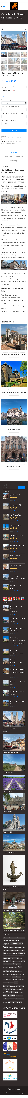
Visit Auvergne (21, 979)
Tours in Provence (16, 977)
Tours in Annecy (17, 427)
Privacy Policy (10, 1089)
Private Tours (21, 953)
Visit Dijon (13, 986)
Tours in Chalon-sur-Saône (14, 137)
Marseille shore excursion (11, 953)
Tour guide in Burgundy (11, 958)
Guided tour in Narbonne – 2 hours (14, 354)
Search (5, 485)
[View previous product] (2, 29)
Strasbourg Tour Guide (14, 466)
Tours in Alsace (13, 464)
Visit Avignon (7, 811)
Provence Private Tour (9, 955)
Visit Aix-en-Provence (10, 852)
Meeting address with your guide (12, 113)
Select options (14, 359)
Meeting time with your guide (11, 106)
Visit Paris (21, 992)
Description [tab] (14, 153)
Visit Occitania (12, 992)
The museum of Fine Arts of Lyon (14, 930)
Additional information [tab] (14, 157)
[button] (24, 33)
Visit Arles (14, 979)
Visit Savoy (6, 998)
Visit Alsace (8, 979)
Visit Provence (7, 791)
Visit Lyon (10, 989)
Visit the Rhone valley (19, 998)
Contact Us (11, 1088)
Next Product (21, 29)
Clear (15, 90)
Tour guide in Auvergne (19, 955)
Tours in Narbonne (7, 352)
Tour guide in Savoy (13, 967)
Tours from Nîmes (11, 974)
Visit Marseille (7, 832)
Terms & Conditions (19, 1088)
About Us (6, 1088)
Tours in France (9, 139)
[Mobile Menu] (26, 6)
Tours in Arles (18, 974)
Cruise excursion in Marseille (10, 938)
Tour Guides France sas (13, 1092)
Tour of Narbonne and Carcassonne (14, 392)
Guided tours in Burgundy (11, 141)
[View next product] (25, 29)
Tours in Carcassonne (13, 389)
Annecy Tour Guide (14, 429)
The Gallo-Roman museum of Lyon (14, 910)
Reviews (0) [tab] (14, 161)
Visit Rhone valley (19, 995)
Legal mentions (17, 1089)
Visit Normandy (16, 989)
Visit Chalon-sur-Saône (11, 143)
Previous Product (7, 29)
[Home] (1, 20)
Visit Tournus (5, 1002)
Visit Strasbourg (12, 998)
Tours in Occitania (21, 352)
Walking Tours (15, 1002)
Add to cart (14, 130)
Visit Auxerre (5, 982)
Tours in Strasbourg (21, 464)
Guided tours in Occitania (15, 947)
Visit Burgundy (8, 772)
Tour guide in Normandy (17, 961)
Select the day (6, 100)
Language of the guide (8, 120)
